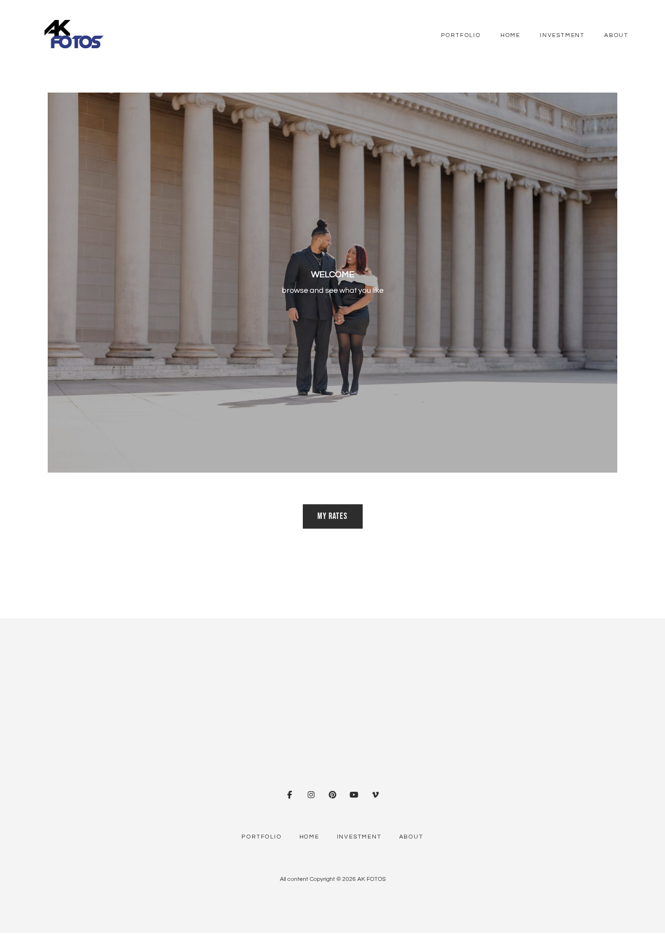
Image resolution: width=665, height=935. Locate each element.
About (616, 35)
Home (510, 35)
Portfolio (461, 35)
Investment (562, 35)
